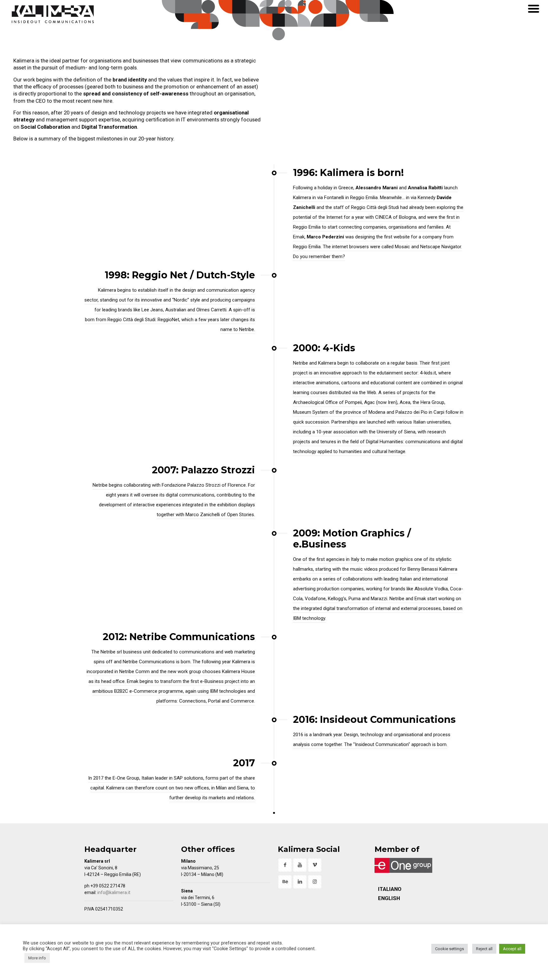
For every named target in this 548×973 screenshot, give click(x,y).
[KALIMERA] (53, 14)
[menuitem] (390, 889)
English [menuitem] (389, 898)
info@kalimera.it (113, 892)
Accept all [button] (512, 948)
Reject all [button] (484, 948)
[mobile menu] (534, 9)
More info (37, 958)
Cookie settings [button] (449, 948)
